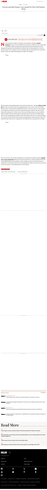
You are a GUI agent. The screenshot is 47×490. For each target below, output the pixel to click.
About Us (3, 458)
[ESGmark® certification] (9, 452)
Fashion (25, 4)
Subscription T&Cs (28, 461)
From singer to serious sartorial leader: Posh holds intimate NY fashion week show (20, 430)
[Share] (44, 35)
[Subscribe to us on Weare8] (40, 472)
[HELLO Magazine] (5, 1)
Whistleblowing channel (33, 478)
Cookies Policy (11, 478)
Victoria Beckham (22, 171)
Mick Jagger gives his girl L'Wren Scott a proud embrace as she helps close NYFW (20, 444)
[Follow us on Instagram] (6, 469)
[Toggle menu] (1, 1)
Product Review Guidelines (29, 485)
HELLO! (5, 30)
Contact (3, 464)
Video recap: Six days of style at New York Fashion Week (14, 440)
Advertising (4, 461)
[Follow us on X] (29, 469)
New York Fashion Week (8, 171)
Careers (20, 485)
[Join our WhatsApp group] (6, 475)
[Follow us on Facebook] (18, 469)
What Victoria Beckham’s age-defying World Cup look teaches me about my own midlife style (24, 409)
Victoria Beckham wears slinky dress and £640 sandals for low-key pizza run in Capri (22, 397)
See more (43, 392)
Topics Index (27, 464)
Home (20, 4)
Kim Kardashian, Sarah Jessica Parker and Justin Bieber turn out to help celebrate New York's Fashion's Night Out (23, 435)
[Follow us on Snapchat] (18, 472)
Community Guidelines (21, 478)
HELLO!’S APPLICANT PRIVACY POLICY (9, 485)
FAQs (25, 458)
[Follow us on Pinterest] (29, 472)
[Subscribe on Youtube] (6, 472)
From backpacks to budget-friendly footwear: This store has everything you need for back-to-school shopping (25, 402)
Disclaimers (3, 478)
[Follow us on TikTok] (40, 469)
